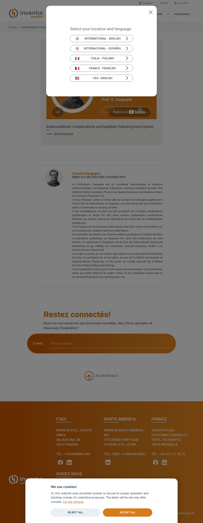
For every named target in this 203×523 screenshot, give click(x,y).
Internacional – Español (102, 48)
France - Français (102, 68)
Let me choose (73, 501)
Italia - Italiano (102, 58)
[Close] (151, 12)
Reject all (75, 512)
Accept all (127, 512)
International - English (103, 38)
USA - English (102, 78)
